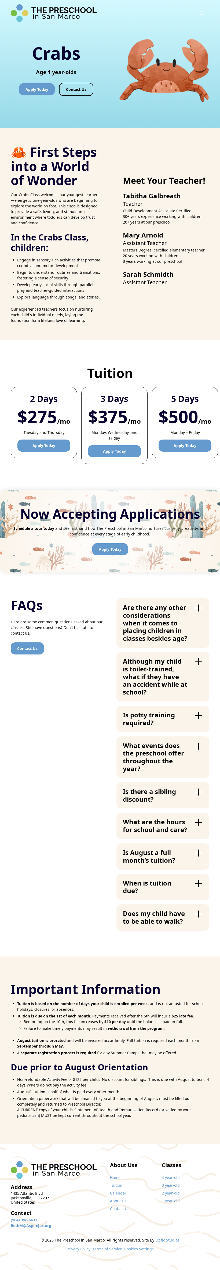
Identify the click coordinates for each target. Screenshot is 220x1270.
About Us (118, 1200)
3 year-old (171, 1185)
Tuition (116, 1185)
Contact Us (119, 1208)
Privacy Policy (78, 1248)
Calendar (118, 1193)
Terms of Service (107, 1248)
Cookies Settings (139, 1248)
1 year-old (171, 1200)
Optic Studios (167, 1240)
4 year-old (171, 1177)
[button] (201, 13)
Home (115, 1177)
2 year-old (171, 1193)
